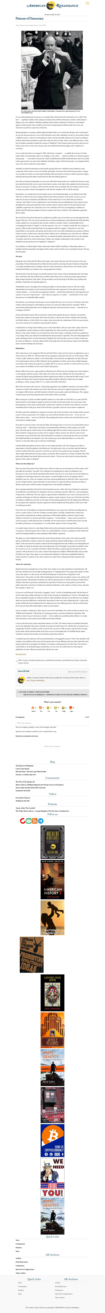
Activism (25, 660)
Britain (77, 660)
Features (19, 1247)
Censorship (83, 660)
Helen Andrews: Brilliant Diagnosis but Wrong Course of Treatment (39, 785)
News (17, 1240)
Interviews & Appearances (25, 1269)
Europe (26, 663)
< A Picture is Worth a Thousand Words (33, 692)
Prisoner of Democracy (29, 19)
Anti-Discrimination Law (37, 660)
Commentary (52, 778)
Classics (20, 663)
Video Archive (21, 1273)
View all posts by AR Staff (77, 672)
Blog (52, 762)
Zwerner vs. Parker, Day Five (26, 775)
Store (17, 1251)
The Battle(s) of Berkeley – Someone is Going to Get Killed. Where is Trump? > (55, 695)
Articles (18, 1258)
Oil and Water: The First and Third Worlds (31, 772)
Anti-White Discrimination (53, 660)
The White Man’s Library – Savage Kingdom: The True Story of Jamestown (42, 811)
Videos (52, 794)
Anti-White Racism (68, 660)
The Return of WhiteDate (25, 766)
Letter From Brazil (22, 769)
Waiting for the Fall (22, 801)
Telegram (33, 680)
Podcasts (52, 804)
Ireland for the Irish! (23, 791)
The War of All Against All (25, 782)
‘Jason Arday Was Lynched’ (25, 808)
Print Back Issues (22, 1262)
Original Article (21, 654)
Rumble (41, 680)
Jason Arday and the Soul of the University (31, 788)
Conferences (20, 1265)
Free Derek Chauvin (23, 798)
